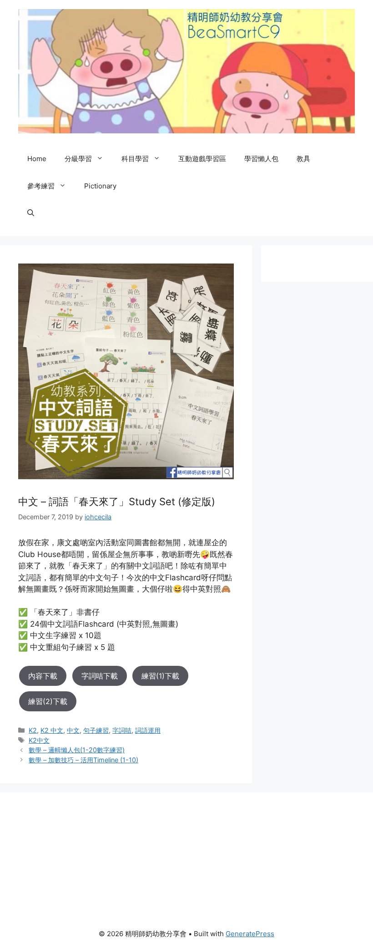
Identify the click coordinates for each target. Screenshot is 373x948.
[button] (30, 213)
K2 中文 (51, 730)
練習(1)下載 (160, 675)
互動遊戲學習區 (202, 158)
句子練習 (96, 730)
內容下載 (42, 675)
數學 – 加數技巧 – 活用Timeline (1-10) (83, 760)
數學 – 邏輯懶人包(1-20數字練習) (77, 750)
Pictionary (100, 186)
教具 (303, 158)
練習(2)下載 (47, 701)
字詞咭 (121, 730)
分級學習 (78, 158)
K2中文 (39, 740)
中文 (73, 730)
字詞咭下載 (99, 675)
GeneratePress (250, 933)
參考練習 (41, 186)
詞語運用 (148, 730)
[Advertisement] (68, 856)
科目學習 (135, 158)
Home (36, 158)
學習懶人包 (261, 158)
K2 (33, 730)
